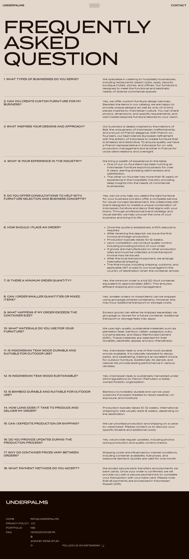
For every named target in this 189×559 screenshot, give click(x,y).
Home (10, 519)
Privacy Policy (17, 523)
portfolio (14, 527)
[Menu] (94, 5)
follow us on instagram (81, 545)
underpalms (13, 5)
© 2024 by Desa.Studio (44, 541)
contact (178, 5)
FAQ (9, 532)
